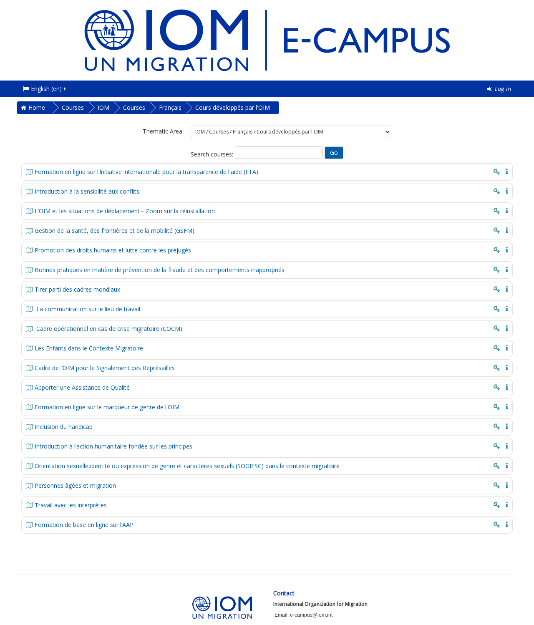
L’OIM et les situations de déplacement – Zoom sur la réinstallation (125, 211)
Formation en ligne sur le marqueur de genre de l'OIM (107, 407)
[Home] (267, 39)
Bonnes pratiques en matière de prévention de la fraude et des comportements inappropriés (160, 270)
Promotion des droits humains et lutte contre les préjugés (113, 250)
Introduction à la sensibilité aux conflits (87, 191)
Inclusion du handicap (64, 427)
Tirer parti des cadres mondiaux (77, 289)
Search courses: (213, 154)
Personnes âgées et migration (75, 485)
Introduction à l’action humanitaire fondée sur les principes (113, 446)
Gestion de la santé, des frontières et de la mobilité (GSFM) (114, 230)
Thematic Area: (163, 131)
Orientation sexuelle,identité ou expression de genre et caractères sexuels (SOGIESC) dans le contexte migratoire (187, 466)
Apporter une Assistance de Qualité (82, 387)
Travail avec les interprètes (71, 505)
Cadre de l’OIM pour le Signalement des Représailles (105, 368)
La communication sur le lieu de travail (87, 309)
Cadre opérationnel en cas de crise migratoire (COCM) (108, 329)
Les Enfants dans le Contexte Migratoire (89, 348)
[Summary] (505, 171)
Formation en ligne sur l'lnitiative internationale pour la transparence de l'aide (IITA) (146, 172)
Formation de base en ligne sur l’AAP (84, 525)
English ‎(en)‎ (46, 89)
